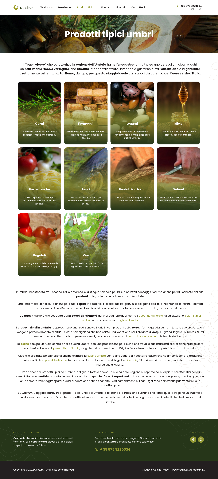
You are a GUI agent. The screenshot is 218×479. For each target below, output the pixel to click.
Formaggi (85, 123)
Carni (39, 123)
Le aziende (64, 7)
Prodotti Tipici (85, 7)
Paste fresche (39, 189)
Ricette (105, 7)
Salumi (178, 189)
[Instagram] (201, 439)
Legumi (132, 123)
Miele (178, 123)
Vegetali (39, 255)
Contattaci (138, 7)
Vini (86, 255)
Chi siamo (45, 7)
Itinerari (120, 7)
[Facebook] (193, 439)
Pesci (86, 189)
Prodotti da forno (132, 189)
